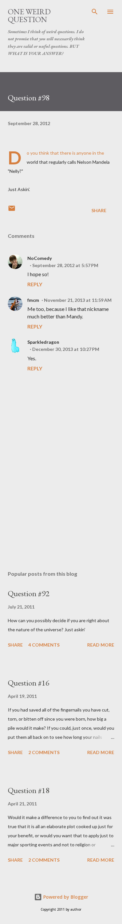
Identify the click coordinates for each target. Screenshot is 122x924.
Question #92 (28, 593)
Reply (34, 284)
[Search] (95, 12)
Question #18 (28, 790)
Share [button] (98, 210)
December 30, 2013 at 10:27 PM (65, 349)
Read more (100, 645)
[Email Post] (12, 210)
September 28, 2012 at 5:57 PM (65, 265)
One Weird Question (29, 15)
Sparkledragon (43, 342)
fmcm (33, 300)
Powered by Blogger (65, 897)
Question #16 (28, 683)
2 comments (44, 752)
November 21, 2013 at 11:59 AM (78, 300)
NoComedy (39, 258)
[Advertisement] (61, 509)
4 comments (44, 645)
